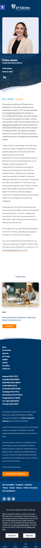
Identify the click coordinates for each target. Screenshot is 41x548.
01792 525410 (7, 68)
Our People (10, 99)
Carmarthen (6, 389)
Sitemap (19, 488)
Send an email (7, 71)
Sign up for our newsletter (15, 474)
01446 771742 (14, 392)
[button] (2, 7)
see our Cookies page (21, 525)
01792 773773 (13, 376)
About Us (5, 353)
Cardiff (4, 386)
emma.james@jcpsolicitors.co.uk (14, 250)
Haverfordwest (7, 395)
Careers (5, 362)
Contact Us (6, 369)
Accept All (11, 536)
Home (3, 99)
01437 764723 (17, 395)
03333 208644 (16, 382)
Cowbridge (6, 392)
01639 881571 (14, 401)
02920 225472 (12, 386)
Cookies (12, 488)
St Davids (5, 404)
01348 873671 (13, 404)
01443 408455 (15, 398)
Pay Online (6, 366)
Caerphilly (5, 379)
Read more (9, 326)
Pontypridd (6, 398)
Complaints (19, 485)
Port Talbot (6, 401)
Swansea (5, 376)
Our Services (6, 350)
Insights (5, 359)
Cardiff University (13, 113)
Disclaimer (28, 485)
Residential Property (10, 125)
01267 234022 (15, 389)
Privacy (5, 488)
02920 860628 (14, 379)
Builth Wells (6, 382)
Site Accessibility (8, 485)
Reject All (29, 536)
